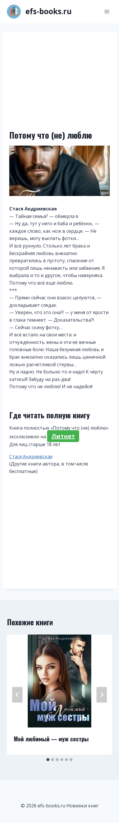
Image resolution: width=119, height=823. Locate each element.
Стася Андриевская (30, 456)
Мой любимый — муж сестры (51, 738)
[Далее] (101, 695)
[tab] (48, 759)
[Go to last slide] (17, 695)
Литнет (63, 436)
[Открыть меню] (106, 11)
